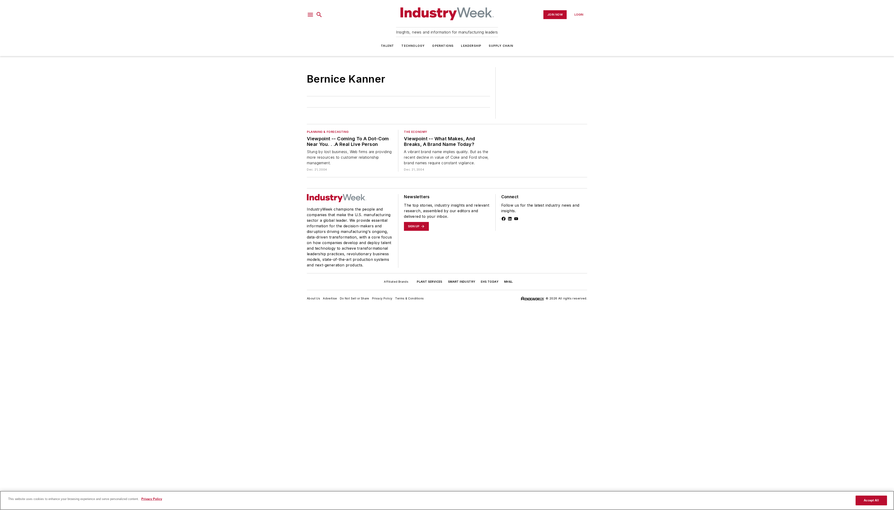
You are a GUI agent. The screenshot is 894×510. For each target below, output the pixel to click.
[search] (319, 14)
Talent (387, 45)
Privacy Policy (382, 298)
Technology (413, 45)
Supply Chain (501, 45)
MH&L (508, 281)
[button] (310, 14)
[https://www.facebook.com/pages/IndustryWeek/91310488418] (503, 218)
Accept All (871, 500)
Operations (443, 45)
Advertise (330, 298)
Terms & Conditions (409, 298)
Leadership (471, 45)
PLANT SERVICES (429, 281)
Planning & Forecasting (328, 132)
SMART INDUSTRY (461, 281)
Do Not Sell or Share (354, 298)
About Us (313, 298)
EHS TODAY (489, 281)
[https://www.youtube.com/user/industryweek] (516, 218)
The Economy (415, 132)
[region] (447, 500)
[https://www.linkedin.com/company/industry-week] (510, 218)
